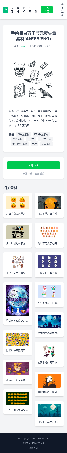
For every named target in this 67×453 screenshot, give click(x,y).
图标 (24, 9)
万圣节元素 (45, 139)
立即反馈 (39, 173)
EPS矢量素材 (41, 134)
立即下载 (33, 165)
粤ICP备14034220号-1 (33, 442)
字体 (36, 9)
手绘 (34, 144)
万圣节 (30, 139)
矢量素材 (46, 144)
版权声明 (33, 447)
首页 (11, 9)
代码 (30, 9)
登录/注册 (62, 9)
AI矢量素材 (23, 134)
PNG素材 (17, 139)
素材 (17, 9)
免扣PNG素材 (19, 144)
